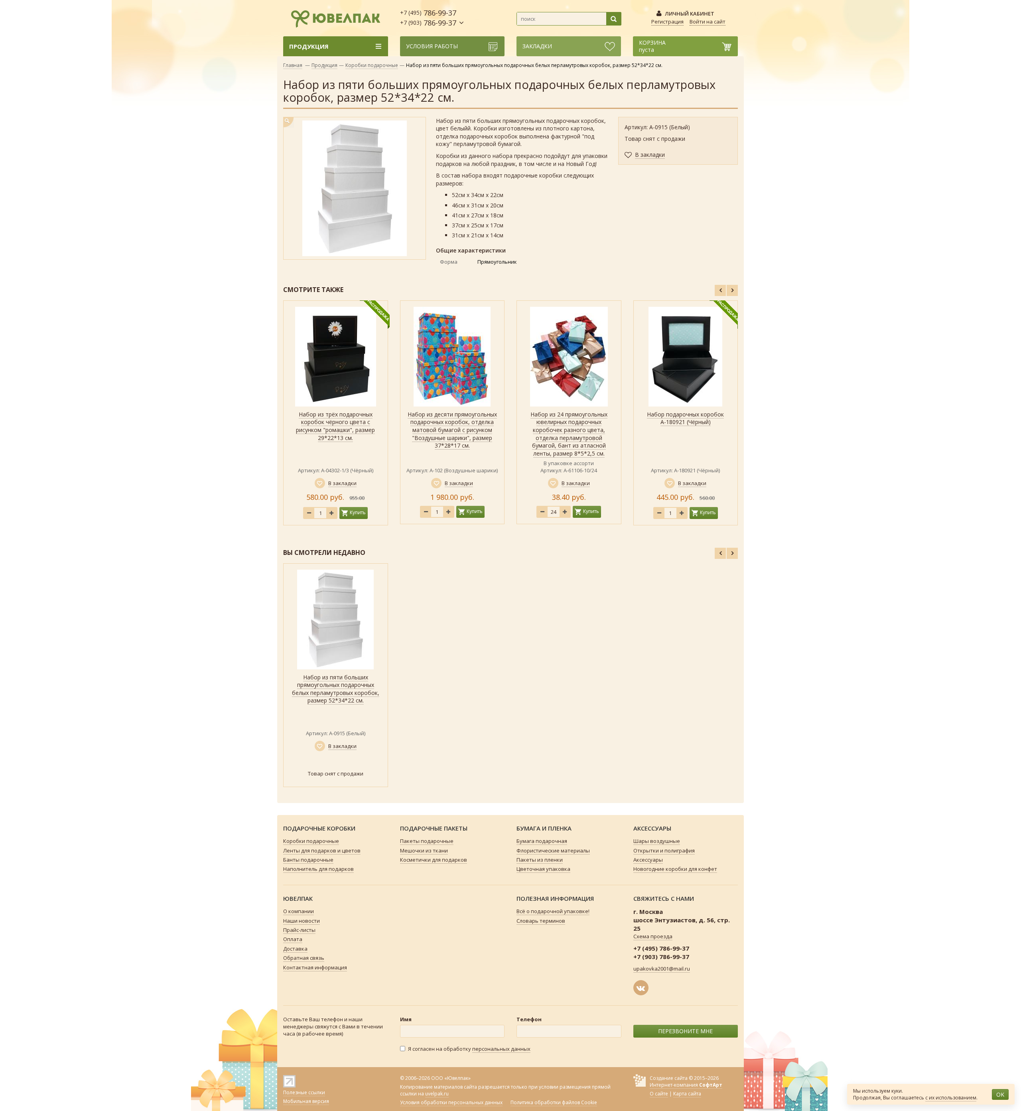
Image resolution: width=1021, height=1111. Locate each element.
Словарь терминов (540, 920)
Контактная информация (315, 967)
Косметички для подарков (433, 859)
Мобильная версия (306, 1101)
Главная (292, 65)
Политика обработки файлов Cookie (553, 1102)
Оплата (292, 939)
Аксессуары (648, 859)
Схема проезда (652, 936)
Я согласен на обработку (469, 1048)
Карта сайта (687, 1093)
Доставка (295, 948)
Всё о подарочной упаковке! (552, 911)
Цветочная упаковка (543, 868)
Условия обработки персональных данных (451, 1102)
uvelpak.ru (437, 1093)
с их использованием (950, 1097)
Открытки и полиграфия (664, 850)
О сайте (659, 1093)
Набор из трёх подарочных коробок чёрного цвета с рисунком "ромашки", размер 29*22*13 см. (335, 426)
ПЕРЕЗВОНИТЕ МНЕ (685, 1031)
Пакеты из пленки (539, 859)
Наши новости (301, 920)
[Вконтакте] (640, 987)
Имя (406, 1019)
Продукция (324, 65)
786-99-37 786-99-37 (428, 18)
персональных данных (501, 1048)
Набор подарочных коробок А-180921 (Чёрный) (685, 418)
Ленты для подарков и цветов (322, 850)
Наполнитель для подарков (318, 868)
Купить (358, 512)
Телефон (529, 1019)
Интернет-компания (686, 1084)
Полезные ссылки (304, 1092)
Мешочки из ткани (424, 850)
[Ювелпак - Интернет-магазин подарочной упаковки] (331, 17)
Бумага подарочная (541, 841)
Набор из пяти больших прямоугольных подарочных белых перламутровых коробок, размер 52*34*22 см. (335, 688)
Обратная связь (303, 957)
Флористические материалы (553, 850)
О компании (298, 911)
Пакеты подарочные (426, 841)
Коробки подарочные (371, 65)
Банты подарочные (308, 859)
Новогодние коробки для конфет (675, 868)
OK (1000, 1094)
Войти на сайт (707, 21)
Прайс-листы (299, 929)
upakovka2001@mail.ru (661, 968)
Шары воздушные (656, 841)
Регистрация (667, 21)
